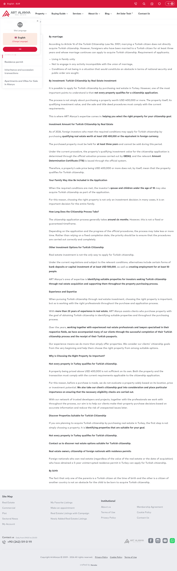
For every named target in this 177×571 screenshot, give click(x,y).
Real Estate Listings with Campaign (70, 513)
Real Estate (8, 503)
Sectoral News (10, 519)
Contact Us (143, 518)
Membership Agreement (150, 507)
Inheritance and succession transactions (19, 71)
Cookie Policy (144, 512)
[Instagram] (157, 541)
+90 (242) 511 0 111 (19, 541)
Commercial (8, 508)
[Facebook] (150, 541)
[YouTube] (165, 541)
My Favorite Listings (61, 503)
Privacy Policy (108, 518)
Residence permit (14, 62)
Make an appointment (63, 508)
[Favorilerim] (159, 4)
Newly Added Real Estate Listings (69, 519)
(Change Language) (20, 41)
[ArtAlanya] (16, 13)
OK (20, 49)
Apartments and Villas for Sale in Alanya (21, 83)
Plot (4, 513)
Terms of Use (108, 512)
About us (106, 507)
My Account (8, 524)
